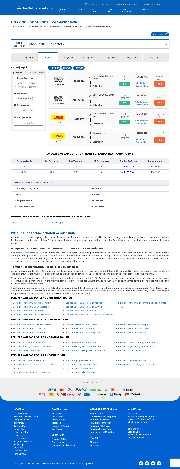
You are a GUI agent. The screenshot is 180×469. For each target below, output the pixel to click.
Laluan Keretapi (21, 432)
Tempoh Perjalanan (99, 419)
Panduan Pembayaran (101, 429)
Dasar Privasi (67, 463)
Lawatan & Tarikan (147, 10)
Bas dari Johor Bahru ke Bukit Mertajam (32, 302)
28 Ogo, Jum (131, 57)
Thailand (94, 442)
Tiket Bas (80, 10)
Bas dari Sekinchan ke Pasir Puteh (82, 328)
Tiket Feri (110, 10)
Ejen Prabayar (58, 442)
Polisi (146, 86)
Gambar (139, 86)
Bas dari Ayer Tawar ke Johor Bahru (30, 342)
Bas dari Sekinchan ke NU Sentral (81, 324)
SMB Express (25, 172)
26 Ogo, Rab (89, 57)
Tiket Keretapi (126, 10)
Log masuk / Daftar (151, 4)
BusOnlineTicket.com (51, 463)
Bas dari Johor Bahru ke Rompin (81, 310)
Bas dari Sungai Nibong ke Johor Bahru (136, 346)
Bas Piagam (57, 429)
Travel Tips (19, 444)
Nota (137, 83)
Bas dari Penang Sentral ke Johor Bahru (85, 346)
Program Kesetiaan (23, 441)
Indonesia (94, 445)
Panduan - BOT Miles (100, 426)
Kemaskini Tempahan (100, 422)
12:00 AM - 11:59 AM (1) (27, 82)
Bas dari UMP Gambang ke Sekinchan (136, 364)
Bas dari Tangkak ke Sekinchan (133, 360)
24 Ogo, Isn (47, 57)
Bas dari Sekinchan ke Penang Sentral (84, 332)
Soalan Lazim (96, 413)
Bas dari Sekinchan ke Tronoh (132, 332)
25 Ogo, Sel (68, 57)
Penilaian (144, 83)
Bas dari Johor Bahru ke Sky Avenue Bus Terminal (89, 314)
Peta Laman (20, 453)
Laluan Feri (19, 435)
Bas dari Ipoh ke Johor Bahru (27, 350)
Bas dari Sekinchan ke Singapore (134, 324)
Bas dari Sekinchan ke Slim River (133, 328)
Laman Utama (62, 10)
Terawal (67, 67)
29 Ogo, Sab (153, 57)
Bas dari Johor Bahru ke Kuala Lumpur (84, 306)
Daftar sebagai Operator (64, 445)
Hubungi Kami (20, 450)
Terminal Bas (20, 422)
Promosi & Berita (22, 438)
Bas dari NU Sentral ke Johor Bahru (82, 342)
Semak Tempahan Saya (127, 4)
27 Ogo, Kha (110, 57)
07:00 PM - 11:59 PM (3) (28, 87)
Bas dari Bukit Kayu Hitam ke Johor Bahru (33, 346)
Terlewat (79, 67)
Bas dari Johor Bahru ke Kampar (28, 310)
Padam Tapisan (37, 72)
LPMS (25, 166)
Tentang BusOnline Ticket (26, 416)
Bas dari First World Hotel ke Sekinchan (32, 372)
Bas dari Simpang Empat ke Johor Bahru (85, 350)
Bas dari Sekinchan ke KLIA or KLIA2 (29, 328)
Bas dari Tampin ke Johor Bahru (133, 350)
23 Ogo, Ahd (27, 57)
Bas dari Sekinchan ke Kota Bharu (29, 332)
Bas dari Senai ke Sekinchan (79, 368)
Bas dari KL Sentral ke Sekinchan (81, 364)
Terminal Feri (20, 426)
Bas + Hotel (95, 10)
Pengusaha (28, 110)
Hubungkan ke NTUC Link (102, 432)
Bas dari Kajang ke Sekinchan (80, 360)
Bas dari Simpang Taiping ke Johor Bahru (138, 342)
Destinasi (18, 447)
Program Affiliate (60, 439)
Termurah (54, 67)
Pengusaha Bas (21, 419)
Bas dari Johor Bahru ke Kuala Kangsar (84, 302)
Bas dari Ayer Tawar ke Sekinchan (29, 360)
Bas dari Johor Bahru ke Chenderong (31, 306)
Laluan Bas (19, 429)
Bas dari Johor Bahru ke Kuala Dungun (31, 314)
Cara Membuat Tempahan (103, 416)
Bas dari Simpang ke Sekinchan (81, 372)
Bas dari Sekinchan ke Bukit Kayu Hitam (32, 324)
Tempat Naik (28, 123)
